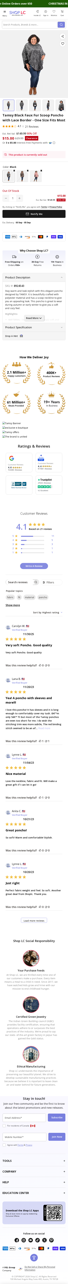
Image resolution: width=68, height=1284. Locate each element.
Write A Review (34, 566)
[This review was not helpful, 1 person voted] (46, 741)
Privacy (29, 1145)
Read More (32, 318)
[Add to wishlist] (63, 44)
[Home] (20, 13)
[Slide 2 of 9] (22, 105)
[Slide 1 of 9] (8, 105)
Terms (20, 1145)
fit (19, 597)
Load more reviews (34, 920)
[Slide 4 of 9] (48, 105)
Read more (44, 728)
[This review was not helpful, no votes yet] (46, 665)
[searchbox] (19, 582)
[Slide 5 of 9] (61, 105)
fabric (10, 597)
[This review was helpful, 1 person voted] (40, 741)
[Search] (61, 25)
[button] (54, 142)
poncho (43, 597)
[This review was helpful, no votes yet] (40, 665)
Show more (13, 605)
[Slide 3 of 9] (35, 105)
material (29, 597)
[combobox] (30, 25)
